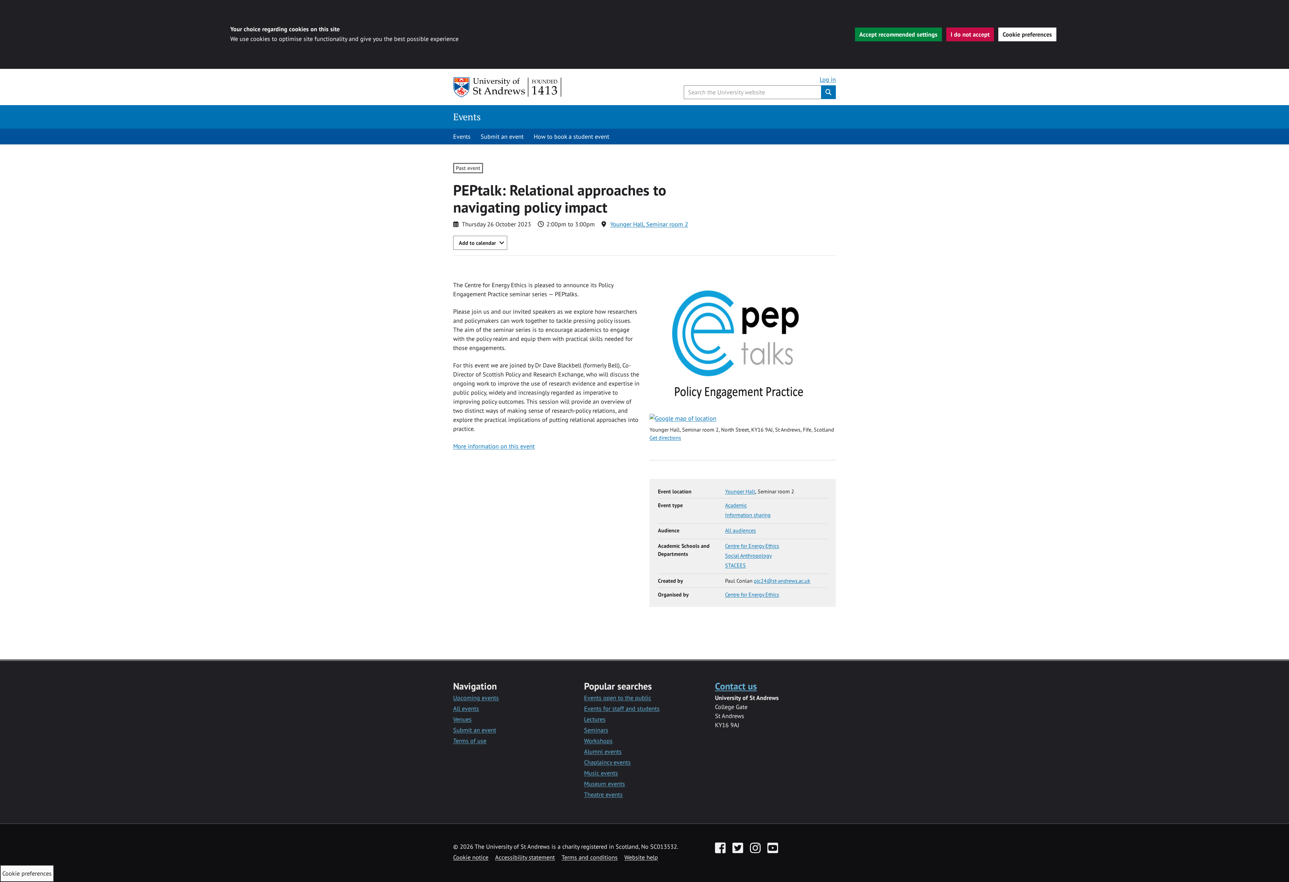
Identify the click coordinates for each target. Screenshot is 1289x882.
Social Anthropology (748, 555)
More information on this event (494, 446)
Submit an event (502, 136)
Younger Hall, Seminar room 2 (649, 224)
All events (466, 708)
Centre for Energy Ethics (752, 545)
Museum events (604, 784)
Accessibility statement (525, 857)
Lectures (595, 719)
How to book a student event (571, 136)
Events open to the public (617, 698)
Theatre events (603, 794)
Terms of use (469, 741)
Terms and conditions (590, 857)
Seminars (596, 730)
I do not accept (970, 34)
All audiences (740, 530)
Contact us (736, 686)
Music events (601, 773)
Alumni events (603, 751)
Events (467, 117)
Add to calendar (477, 242)
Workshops (598, 741)
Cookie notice (470, 857)
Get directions (665, 437)
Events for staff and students (622, 708)
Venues (462, 719)
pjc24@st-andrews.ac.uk (782, 580)
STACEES (735, 565)
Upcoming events (476, 698)
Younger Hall (740, 491)
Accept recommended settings (898, 34)
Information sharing (748, 515)
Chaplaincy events (607, 762)
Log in (828, 79)
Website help (641, 857)
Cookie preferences (1027, 34)
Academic (736, 505)
